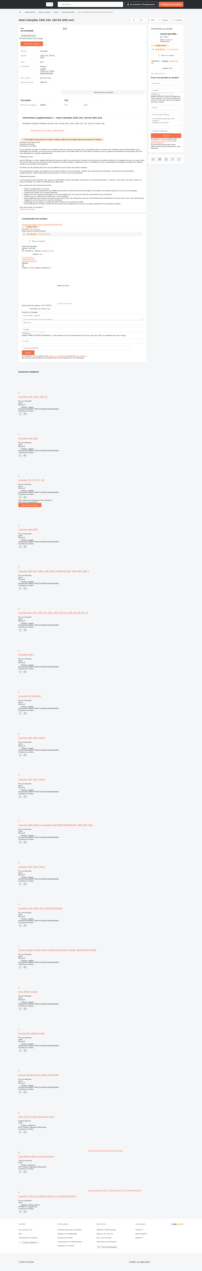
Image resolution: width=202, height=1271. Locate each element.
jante (42, 62)
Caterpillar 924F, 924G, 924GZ (31, 738)
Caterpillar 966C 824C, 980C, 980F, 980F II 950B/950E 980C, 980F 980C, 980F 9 (53, 571)
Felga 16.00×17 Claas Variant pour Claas (36, 1117)
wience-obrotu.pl (28, 258)
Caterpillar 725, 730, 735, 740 (31, 480)
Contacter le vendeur (32, 44)
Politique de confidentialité (67, 1234)
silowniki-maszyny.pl (29, 261)
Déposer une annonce (30, 505)
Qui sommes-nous (25, 1230)
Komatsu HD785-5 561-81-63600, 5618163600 (38, 1075)
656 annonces (34, 229)
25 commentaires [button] (44, 234)
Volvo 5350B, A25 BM (27, 992)
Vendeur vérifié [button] (32, 227)
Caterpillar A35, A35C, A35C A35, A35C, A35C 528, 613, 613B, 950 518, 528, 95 (53, 613)
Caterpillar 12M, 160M (28, 438)
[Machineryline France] (31, 4)
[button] (134, 20)
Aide (20, 1234)
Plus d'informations (158, 73)
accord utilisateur (80, 356)
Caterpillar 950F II (26, 654)
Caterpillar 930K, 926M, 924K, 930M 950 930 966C (40, 908)
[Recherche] (60, 4)
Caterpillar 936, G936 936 (29, 696)
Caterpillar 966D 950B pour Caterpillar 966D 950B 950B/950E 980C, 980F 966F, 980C (55, 825)
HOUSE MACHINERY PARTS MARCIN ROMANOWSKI (42, 225)
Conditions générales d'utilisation (70, 1230)
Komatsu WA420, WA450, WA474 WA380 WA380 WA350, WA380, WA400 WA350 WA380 (57, 950)
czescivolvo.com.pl (29, 259)
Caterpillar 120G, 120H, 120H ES (32, 397)
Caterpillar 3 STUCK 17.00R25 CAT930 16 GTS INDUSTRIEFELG (47, 1196)
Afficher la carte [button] (63, 286)
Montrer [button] (38, 251)
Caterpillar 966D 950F (27, 529)
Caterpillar (44, 51)
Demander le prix (30, 36)
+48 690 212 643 (47, 251)
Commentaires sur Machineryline (70, 1242)
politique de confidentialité (58, 356)
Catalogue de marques (66, 1246)
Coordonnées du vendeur (28, 1238)
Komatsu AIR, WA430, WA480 (31, 1033)
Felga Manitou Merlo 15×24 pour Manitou (36, 1156)
